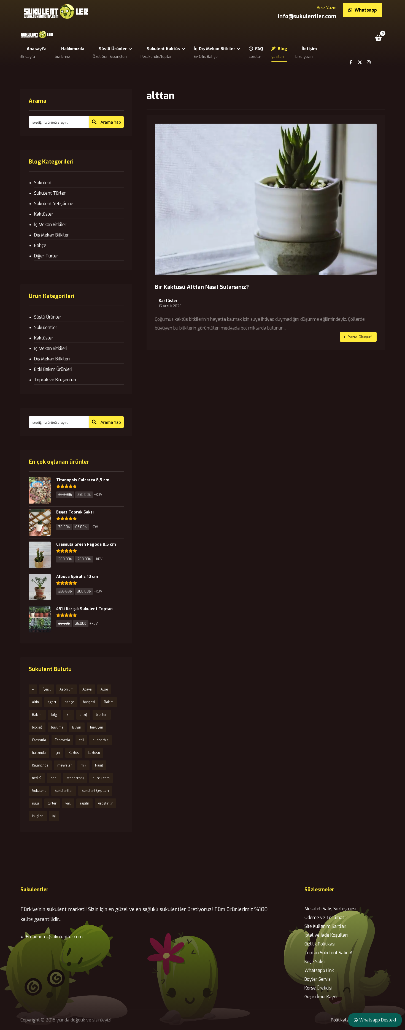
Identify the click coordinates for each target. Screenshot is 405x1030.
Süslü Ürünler (47, 317)
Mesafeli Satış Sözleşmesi (330, 909)
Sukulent (43, 183)
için (57, 753)
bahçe (69, 702)
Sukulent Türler (50, 193)
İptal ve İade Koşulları (326, 935)
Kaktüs (74, 753)
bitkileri (101, 715)
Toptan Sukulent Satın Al (329, 953)
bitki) (83, 715)
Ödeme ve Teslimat (324, 917)
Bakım (109, 702)
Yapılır (84, 803)
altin (35, 702)
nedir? (37, 778)
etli (81, 740)
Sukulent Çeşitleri (95, 791)
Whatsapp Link (319, 970)
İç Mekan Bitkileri (50, 348)
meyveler (64, 765)
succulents (101, 778)
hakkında (39, 753)
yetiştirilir (105, 803)
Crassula (39, 740)
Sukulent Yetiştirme (53, 203)
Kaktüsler (168, 301)
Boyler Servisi (317, 979)
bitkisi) (37, 727)
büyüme (57, 727)
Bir (68, 715)
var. (68, 803)
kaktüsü (94, 753)
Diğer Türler (46, 256)
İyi (54, 816)
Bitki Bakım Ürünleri (53, 369)
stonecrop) (75, 778)
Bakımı (37, 715)
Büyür (76, 727)
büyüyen (96, 727)
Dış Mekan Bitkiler (51, 235)
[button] (378, 37)
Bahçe (40, 245)
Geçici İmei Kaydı (320, 997)
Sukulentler (45, 327)
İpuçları (38, 816)
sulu (35, 803)
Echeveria (62, 740)
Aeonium (67, 689)
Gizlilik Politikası (319, 944)
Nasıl (99, 765)
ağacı (52, 702)
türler (52, 803)
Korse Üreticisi (318, 988)
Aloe (104, 689)
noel (54, 778)
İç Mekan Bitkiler (50, 224)
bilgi (54, 715)
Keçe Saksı (314, 961)
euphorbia (101, 740)
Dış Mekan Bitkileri (52, 359)
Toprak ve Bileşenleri (55, 380)
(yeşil (46, 689)
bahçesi (89, 702)
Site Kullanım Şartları (325, 926)
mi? (83, 765)
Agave (87, 689)
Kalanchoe (40, 765)
